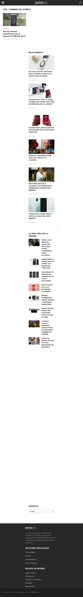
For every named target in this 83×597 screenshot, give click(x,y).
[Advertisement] (41, 426)
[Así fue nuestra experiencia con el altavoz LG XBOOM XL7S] (14, 19)
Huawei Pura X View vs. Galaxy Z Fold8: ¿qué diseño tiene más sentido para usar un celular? (41, 102)
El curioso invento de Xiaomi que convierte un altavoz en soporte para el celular (40, 74)
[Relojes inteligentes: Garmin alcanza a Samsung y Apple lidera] (34, 298)
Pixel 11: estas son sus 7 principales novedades (47, 288)
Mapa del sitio (30, 586)
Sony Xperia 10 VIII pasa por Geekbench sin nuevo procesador (48, 276)
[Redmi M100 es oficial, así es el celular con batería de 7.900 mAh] (34, 261)
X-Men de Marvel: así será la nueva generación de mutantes (48, 342)
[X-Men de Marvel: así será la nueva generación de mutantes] (34, 341)
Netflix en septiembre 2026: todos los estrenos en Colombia (40, 158)
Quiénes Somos (30, 573)
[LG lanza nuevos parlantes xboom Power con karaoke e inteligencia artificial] (34, 323)
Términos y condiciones (33, 579)
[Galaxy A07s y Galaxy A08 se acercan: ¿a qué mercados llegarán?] (41, 205)
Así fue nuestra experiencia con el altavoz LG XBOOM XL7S (14, 33)
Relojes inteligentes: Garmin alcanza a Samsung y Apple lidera (48, 300)
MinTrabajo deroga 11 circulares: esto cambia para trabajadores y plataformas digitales (40, 187)
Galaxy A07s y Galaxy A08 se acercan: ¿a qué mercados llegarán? (40, 216)
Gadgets (6, 28)
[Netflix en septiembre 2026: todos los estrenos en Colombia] (41, 146)
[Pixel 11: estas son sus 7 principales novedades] (34, 287)
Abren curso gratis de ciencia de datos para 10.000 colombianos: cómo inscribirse (47, 247)
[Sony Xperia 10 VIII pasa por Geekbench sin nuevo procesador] (34, 274)
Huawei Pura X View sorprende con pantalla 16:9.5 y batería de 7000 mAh (41, 130)
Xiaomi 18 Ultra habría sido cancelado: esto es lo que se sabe (47, 312)
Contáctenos (29, 576)
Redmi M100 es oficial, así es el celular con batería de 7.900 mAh (48, 263)
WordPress (35, 592)
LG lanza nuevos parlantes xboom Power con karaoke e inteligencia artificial (47, 327)
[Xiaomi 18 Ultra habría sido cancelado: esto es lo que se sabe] (34, 311)
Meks (22, 592)
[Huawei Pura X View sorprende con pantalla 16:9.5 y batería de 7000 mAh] (41, 118)
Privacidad (28, 583)
